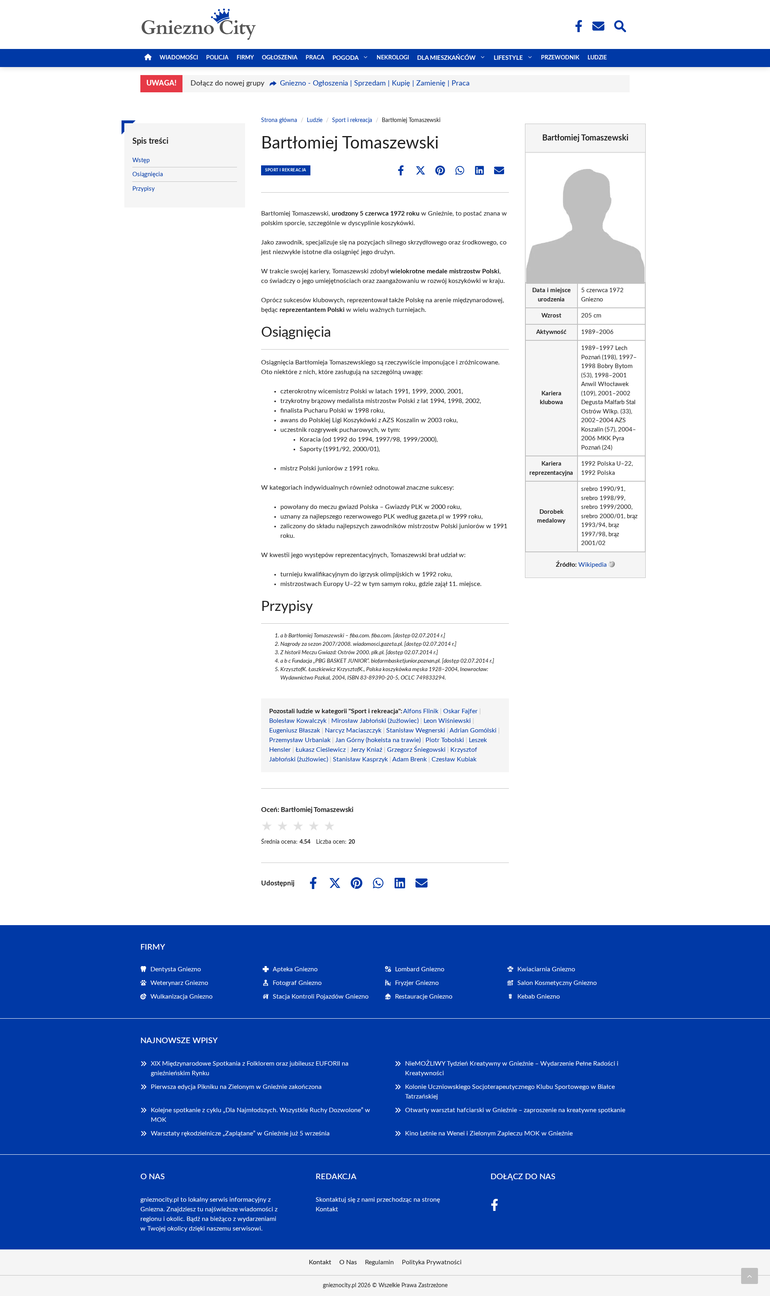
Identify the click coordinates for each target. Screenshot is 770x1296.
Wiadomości (179, 58)
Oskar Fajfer (460, 711)
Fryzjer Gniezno (417, 983)
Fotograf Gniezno (297, 983)
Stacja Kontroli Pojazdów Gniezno (321, 996)
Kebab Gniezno (538, 996)
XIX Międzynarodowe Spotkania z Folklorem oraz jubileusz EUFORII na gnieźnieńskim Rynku (250, 1068)
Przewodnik (560, 58)
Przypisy (143, 189)
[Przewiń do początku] (749, 1276)
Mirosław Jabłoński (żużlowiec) (375, 721)
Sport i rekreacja (352, 120)
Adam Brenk (409, 759)
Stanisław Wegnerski (415, 730)
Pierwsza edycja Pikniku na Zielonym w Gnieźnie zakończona (236, 1087)
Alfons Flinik (420, 711)
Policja (217, 58)
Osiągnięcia (147, 174)
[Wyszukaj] (620, 25)
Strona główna (279, 120)
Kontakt (327, 1209)
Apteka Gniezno (295, 969)
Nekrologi (393, 58)
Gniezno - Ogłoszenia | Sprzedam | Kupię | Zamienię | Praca (375, 83)
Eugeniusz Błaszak (294, 730)
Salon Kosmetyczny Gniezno (557, 983)
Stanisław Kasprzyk (360, 759)
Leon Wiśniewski (447, 721)
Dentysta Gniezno (175, 969)
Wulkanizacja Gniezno (181, 996)
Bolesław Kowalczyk (297, 721)
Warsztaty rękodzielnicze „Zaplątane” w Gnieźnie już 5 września (240, 1133)
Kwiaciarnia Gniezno (546, 969)
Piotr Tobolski (445, 740)
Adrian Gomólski (473, 730)
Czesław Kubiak (454, 759)
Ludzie (597, 58)
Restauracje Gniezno (423, 996)
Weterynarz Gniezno (179, 983)
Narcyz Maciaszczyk (353, 730)
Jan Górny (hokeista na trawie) (378, 740)
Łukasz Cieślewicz (321, 750)
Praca (315, 58)
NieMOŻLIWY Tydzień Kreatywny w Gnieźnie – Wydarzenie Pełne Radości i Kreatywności (511, 1068)
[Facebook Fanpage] (576, 26)
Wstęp (141, 160)
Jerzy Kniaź (366, 750)
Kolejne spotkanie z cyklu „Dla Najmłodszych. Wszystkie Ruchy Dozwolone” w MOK (260, 1115)
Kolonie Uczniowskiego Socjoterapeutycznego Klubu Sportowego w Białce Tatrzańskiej (510, 1092)
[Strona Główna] (148, 58)
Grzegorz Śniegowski (416, 750)
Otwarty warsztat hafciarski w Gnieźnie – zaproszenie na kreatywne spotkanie (515, 1110)
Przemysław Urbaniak (299, 740)
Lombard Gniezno (419, 969)
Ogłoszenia (280, 58)
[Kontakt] (598, 26)
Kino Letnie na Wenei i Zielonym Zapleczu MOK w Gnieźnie (489, 1133)
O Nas (348, 1262)
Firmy (245, 58)
